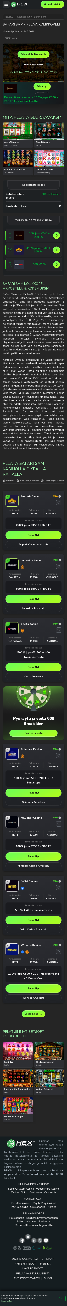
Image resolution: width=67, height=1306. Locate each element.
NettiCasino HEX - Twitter (40, 1240)
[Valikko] (6, 4)
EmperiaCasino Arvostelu (33, 544)
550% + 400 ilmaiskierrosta (33, 910)
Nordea (51, 1207)
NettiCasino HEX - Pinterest (34, 1240)
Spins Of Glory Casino (21, 1189)
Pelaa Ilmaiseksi (33, 64)
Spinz (24, 1192)
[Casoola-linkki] (19, 235)
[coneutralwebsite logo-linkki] (47, 1248)
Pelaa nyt (42, 86)
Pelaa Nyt (33, 535)
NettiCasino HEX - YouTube (46, 1240)
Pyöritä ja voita (34, 733)
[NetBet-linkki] (19, 264)
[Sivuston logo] (25, 4)
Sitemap (48, 1259)
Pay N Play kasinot (44, 1203)
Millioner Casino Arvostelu (33, 865)
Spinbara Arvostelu (33, 802)
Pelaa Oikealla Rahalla (17, 139)
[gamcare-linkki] (19, 1248)
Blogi (48, 1278)
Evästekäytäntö (27, 1278)
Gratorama (36, 1192)
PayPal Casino (19, 1207)
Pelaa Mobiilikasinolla (33, 54)
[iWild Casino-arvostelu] (59, 881)
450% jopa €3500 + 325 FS (34, 525)
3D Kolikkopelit (51, 194)
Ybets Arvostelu (33, 676)
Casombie (50, 1192)
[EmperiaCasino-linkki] (19, 250)
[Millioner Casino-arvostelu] (59, 817)
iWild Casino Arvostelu (33, 929)
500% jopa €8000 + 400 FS (34, 589)
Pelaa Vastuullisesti (32, 1273)
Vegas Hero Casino (47, 1189)
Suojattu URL (43, 92)
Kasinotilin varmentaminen (42, 1218)
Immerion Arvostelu (33, 608)
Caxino (15, 1192)
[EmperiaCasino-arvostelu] (59, 496)
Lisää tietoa (7, 1301)
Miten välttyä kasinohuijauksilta (34, 1225)
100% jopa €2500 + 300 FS (34, 846)
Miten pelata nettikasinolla (33, 1221)
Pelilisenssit (16, 1218)
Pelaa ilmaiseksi (18, 130)
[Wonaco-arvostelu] (59, 945)
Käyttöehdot (32, 1268)
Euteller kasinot (21, 1203)
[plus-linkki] (15, 1248)
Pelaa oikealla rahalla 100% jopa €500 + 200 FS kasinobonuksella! (31, 99)
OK (60, 1298)
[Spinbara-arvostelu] (59, 749)
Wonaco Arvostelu (33, 997)
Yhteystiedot (25, 1264)
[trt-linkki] (28, 1237)
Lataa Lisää (31, 1013)
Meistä (45, 1264)
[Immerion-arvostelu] (59, 560)
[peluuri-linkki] (36, 1248)
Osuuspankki (37, 1207)
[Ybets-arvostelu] (59, 624)
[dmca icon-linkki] (27, 1248)
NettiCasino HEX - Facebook (22, 1240)
